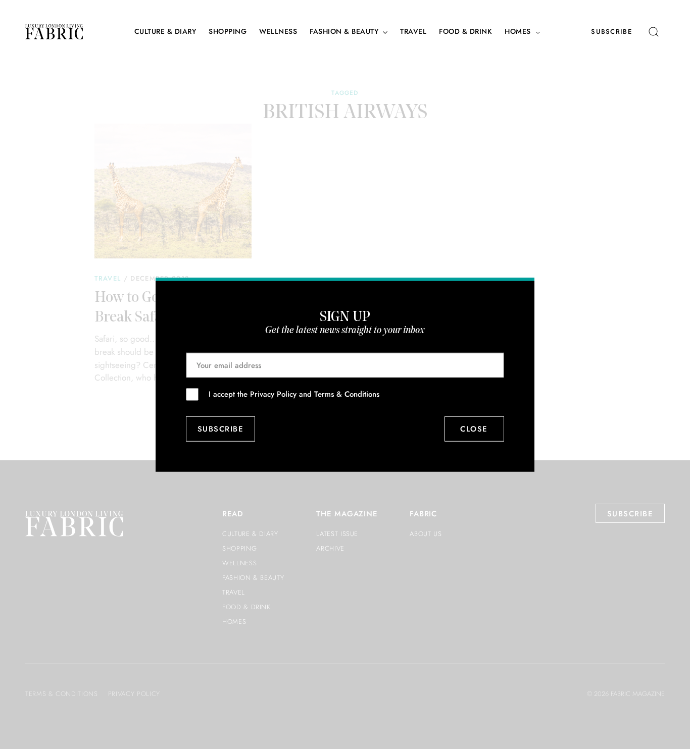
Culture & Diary (165, 31)
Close (474, 429)
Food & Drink (465, 31)
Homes (518, 31)
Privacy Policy (273, 393)
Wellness (278, 31)
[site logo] (54, 31)
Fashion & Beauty (344, 31)
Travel (413, 31)
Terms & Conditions (346, 393)
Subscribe (611, 31)
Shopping (228, 31)
